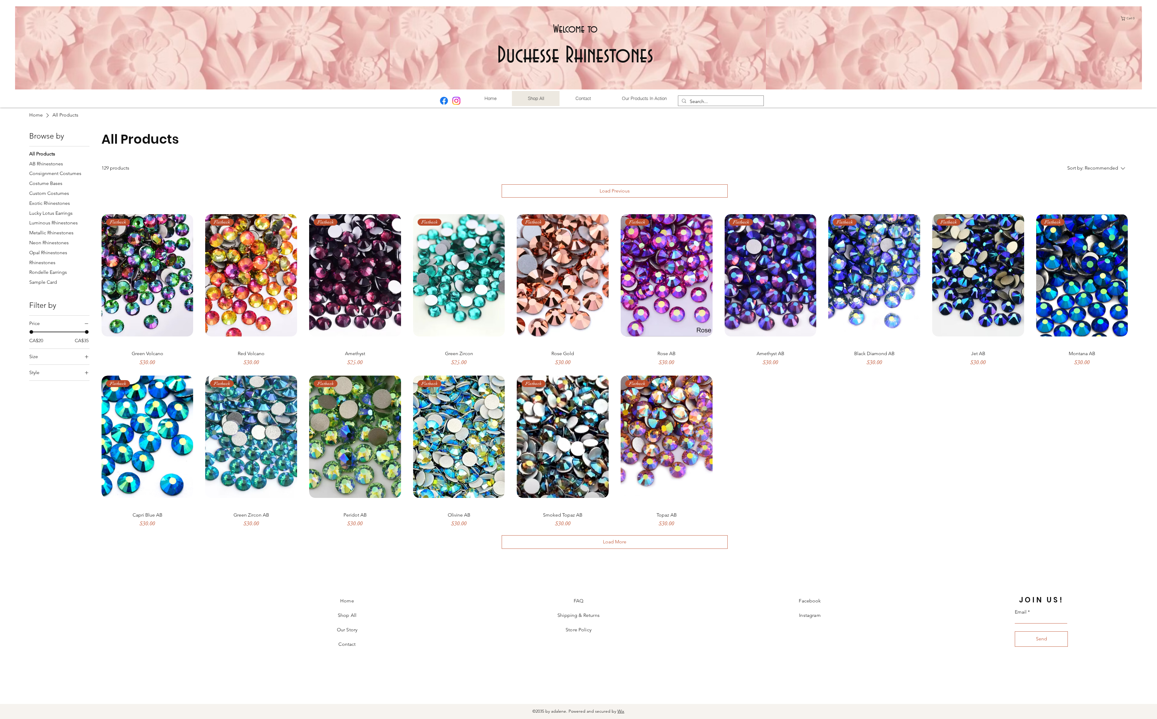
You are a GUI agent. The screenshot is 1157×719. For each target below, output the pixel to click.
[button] (1129, 18)
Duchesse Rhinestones (575, 55)
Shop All (347, 615)
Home (347, 601)
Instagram (809, 615)
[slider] (31, 332)
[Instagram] (456, 100)
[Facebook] (444, 100)
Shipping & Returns (578, 615)
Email (1021, 612)
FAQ (578, 601)
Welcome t (572, 29)
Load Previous (615, 191)
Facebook (810, 601)
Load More (614, 542)
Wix (620, 711)
